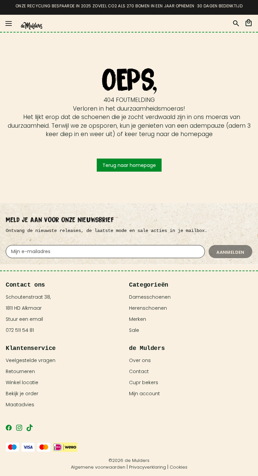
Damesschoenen (150, 297)
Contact (139, 371)
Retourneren (20, 371)
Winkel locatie (22, 382)
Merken (137, 319)
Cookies (178, 467)
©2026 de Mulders (129, 460)
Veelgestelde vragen (30, 360)
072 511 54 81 (20, 330)
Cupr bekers (143, 382)
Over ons (140, 360)
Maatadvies (20, 404)
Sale (134, 330)
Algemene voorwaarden (98, 467)
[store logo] (31, 25)
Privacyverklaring (147, 467)
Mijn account (144, 393)
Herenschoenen (148, 308)
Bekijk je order (22, 393)
